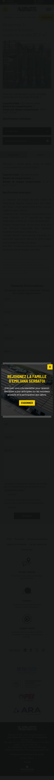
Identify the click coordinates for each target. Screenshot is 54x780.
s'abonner (27, 403)
